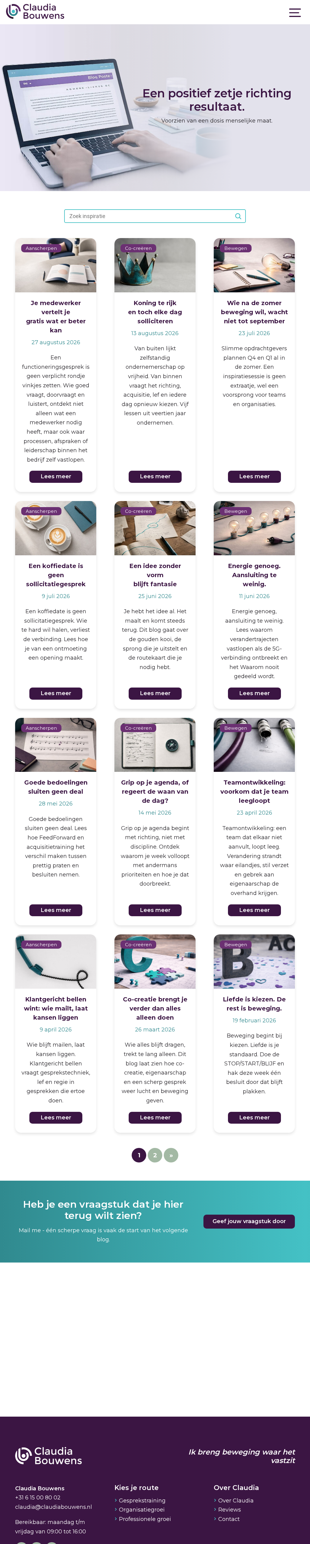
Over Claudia (236, 1500)
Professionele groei (145, 1519)
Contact (229, 1519)
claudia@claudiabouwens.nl (53, 1507)
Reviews (229, 1509)
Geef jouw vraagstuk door (249, 1221)
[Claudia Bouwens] (48, 1456)
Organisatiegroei (142, 1509)
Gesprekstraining (142, 1500)
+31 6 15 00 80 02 (38, 1497)
